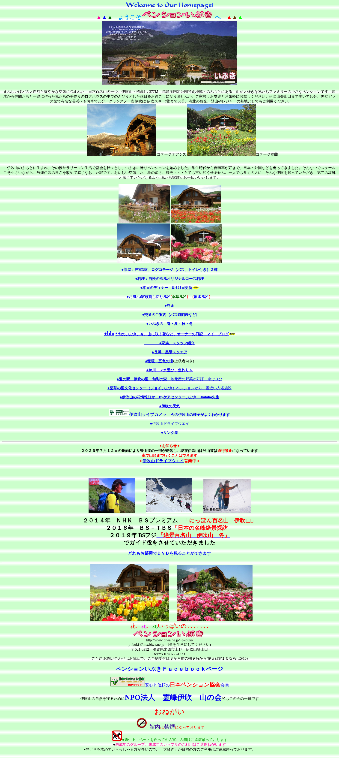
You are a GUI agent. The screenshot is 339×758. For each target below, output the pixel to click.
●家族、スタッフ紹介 (177, 343)
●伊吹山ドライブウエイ (169, 424)
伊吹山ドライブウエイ (163, 461)
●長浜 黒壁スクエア (169, 352)
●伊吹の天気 (169, 406)
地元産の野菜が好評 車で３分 (169, 379)
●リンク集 (169, 433)
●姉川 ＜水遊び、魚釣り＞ (169, 370)
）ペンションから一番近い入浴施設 (169, 388)
